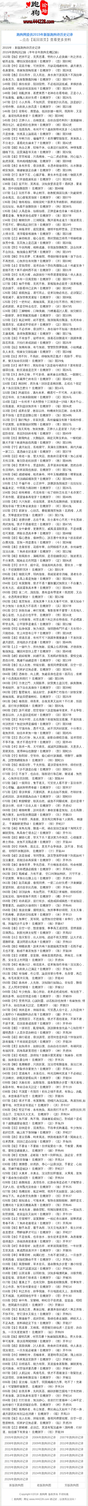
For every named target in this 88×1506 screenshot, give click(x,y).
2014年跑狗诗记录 (16, 1455)
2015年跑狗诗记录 (44, 1455)
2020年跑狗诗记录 (16, 1467)
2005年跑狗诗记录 (16, 1437)
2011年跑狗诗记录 (16, 1449)
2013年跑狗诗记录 (71, 1449)
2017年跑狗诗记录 (16, 1461)
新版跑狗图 (16, 1485)
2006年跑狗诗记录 (44, 1437)
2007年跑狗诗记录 (71, 1437)
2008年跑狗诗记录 (16, 1443)
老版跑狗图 (44, 1485)
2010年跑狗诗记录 (71, 1443)
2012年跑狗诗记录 (44, 1449)
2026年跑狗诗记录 (16, 1479)
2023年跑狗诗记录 (16, 1473)
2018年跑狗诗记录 (44, 1461)
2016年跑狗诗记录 (71, 1455)
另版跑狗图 (71, 1485)
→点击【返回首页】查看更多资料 (45, 40)
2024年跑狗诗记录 (44, 1473)
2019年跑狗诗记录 (71, 1461)
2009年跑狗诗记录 (44, 1443)
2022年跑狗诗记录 (71, 1467)
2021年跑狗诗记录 (44, 1467)
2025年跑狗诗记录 (71, 1473)
